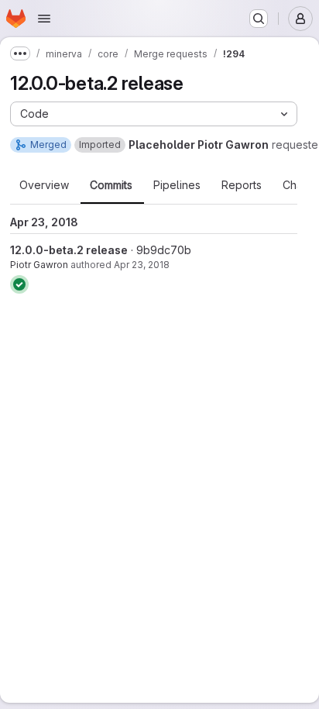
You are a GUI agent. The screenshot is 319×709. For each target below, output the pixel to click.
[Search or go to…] (258, 18)
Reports (241, 185)
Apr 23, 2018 (142, 264)
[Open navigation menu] (44, 18)
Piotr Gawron (39, 264)
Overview (44, 185)
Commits (111, 185)
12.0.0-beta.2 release (69, 249)
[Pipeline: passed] (19, 284)
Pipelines (177, 185)
